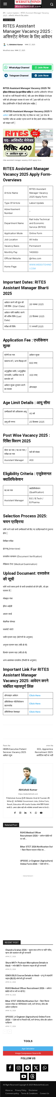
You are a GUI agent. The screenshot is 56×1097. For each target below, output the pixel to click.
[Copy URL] (36, 56)
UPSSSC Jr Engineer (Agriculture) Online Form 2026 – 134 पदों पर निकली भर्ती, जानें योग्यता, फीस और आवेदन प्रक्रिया (28, 1020)
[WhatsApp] (15, 56)
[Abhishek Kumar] (5, 44)
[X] (29, 56)
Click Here (34, 695)
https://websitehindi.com (28, 794)
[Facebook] (22, 56)
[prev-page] (5, 1032)
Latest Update (13, 13)
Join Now (43, 67)
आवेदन (6, 115)
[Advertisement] (28, 905)
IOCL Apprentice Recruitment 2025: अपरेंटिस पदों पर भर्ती (44, 752)
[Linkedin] (25, 812)
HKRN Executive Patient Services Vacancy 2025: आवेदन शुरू (14, 752)
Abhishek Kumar (16, 44)
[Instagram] (20, 812)
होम (4, 13)
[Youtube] (41, 812)
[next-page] (9, 1032)
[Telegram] (27, 1067)
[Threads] (32, 1076)
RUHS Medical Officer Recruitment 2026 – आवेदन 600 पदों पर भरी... (36, 835)
